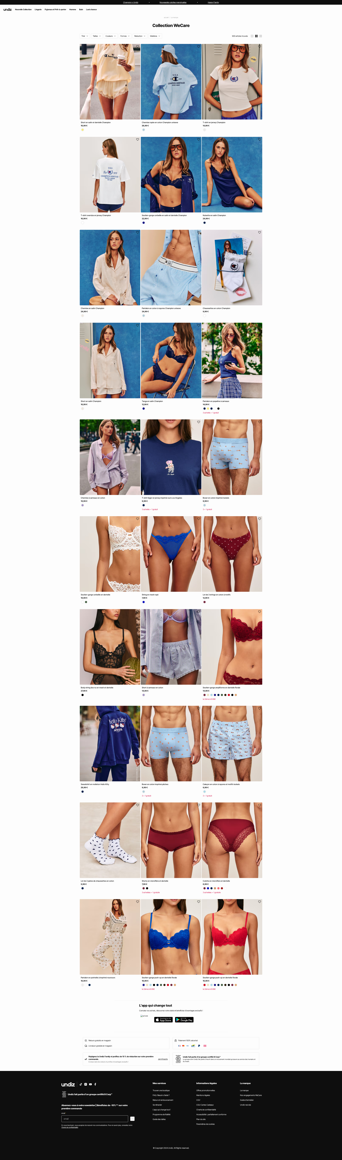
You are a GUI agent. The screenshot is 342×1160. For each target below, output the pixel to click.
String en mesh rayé (150, 594)
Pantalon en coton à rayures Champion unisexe (161, 308)
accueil (166, 17)
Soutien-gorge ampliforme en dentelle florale (221, 687)
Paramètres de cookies (205, 1124)
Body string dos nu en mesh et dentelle (97, 687)
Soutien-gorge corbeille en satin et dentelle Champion (164, 215)
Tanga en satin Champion (152, 401)
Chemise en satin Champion (92, 308)
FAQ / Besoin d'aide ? (161, 1095)
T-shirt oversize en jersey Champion (96, 215)
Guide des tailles (159, 1119)
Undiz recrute (245, 1105)
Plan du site (200, 1119)
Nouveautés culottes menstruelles (173, 2)
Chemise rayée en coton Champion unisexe (160, 122)
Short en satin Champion (91, 401)
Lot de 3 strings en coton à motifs (216, 594)
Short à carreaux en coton (152, 687)
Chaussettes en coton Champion (216, 308)
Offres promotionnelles (205, 1090)
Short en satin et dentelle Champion (96, 122)
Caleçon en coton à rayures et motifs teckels (221, 784)
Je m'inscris (163, 1059)
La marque (174, 17)
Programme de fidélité (161, 1114)
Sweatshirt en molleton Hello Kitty (95, 784)
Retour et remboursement (163, 1100)
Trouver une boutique (161, 1090)
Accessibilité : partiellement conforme (211, 1114)
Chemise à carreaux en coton (93, 498)
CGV (198, 1100)
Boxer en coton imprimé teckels (216, 498)
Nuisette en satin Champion (214, 215)
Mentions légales (203, 1095)
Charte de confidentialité (206, 1109)
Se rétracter (157, 1105)
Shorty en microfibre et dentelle (155, 881)
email (63, 1113)
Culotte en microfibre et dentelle (216, 881)
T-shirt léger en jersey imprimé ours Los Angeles (162, 498)
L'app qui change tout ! (162, 1109)
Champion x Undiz (130, 2)
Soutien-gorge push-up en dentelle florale (159, 977)
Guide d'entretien (247, 1100)
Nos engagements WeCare (251, 1095)
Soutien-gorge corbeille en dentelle (95, 594)
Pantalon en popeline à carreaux (216, 401)
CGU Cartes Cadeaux (205, 1105)
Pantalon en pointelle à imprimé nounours (98, 977)
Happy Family (213, 2)
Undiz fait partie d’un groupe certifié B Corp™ (202, 1057)
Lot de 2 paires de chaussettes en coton (97, 881)
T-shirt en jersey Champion (214, 122)
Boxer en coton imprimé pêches (155, 784)
